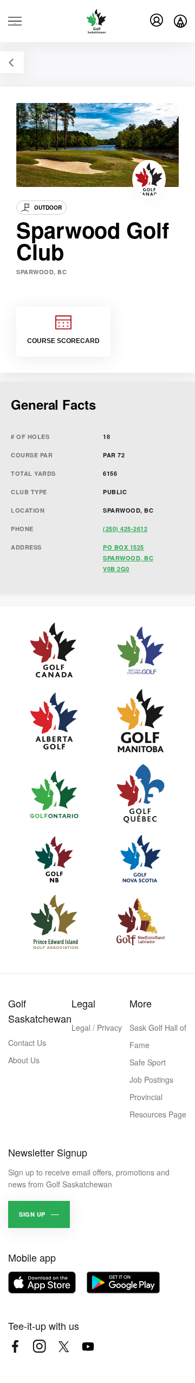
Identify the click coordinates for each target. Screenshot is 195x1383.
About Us (24, 1060)
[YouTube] (88, 1346)
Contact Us (27, 1042)
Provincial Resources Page (157, 1105)
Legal (83, 1003)
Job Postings (151, 1079)
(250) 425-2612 (125, 529)
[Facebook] (15, 1346)
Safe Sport (147, 1062)
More (140, 1003)
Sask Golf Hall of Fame (157, 1036)
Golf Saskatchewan (40, 1010)
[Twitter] (63, 1346)
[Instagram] (39, 1346)
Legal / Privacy (97, 1027)
